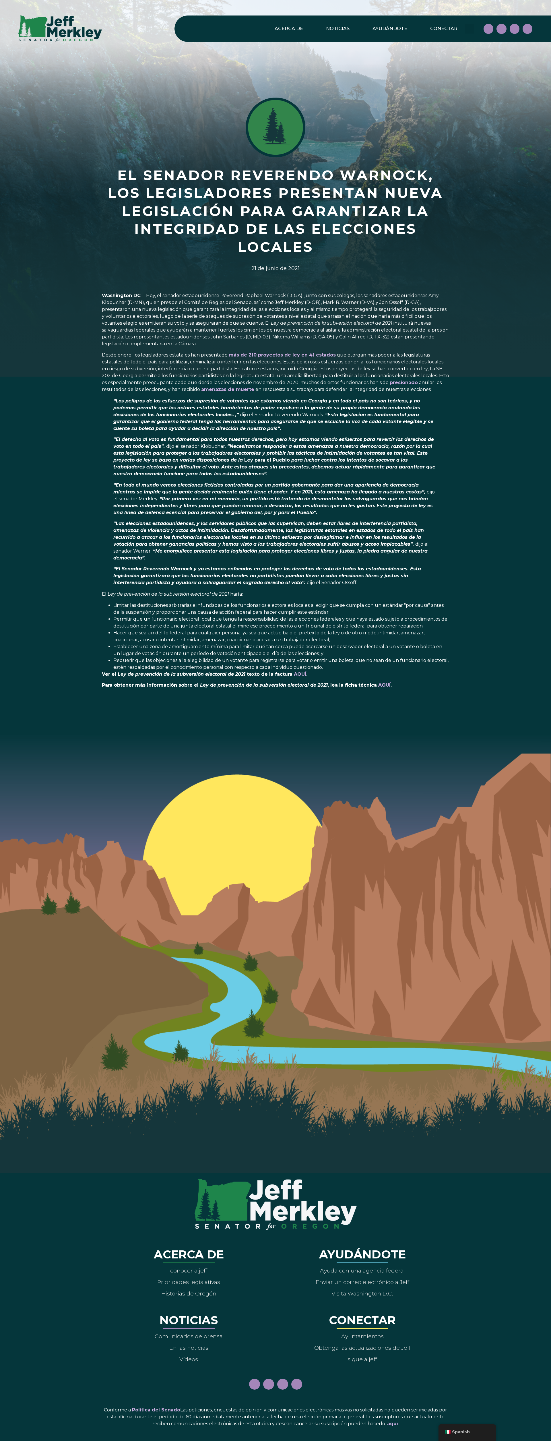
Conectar (443, 28)
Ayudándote (389, 28)
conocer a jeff (188, 1270)
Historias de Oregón (188, 1293)
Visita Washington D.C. (362, 1293)
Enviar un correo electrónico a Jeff (362, 1282)
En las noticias (188, 1348)
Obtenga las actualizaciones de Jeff (362, 1348)
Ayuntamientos (362, 1336)
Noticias (338, 28)
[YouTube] (514, 29)
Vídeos (188, 1359)
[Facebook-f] (488, 29)
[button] (469, 29)
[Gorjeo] (527, 29)
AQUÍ (300, 674)
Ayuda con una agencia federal (362, 1270)
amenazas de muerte (227, 389)
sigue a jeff (362, 1359)
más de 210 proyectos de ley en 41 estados (282, 355)
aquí (392, 1423)
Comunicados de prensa (189, 1336)
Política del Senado (156, 1410)
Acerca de (289, 28)
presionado (404, 382)
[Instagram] (501, 29)
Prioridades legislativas (188, 1282)
